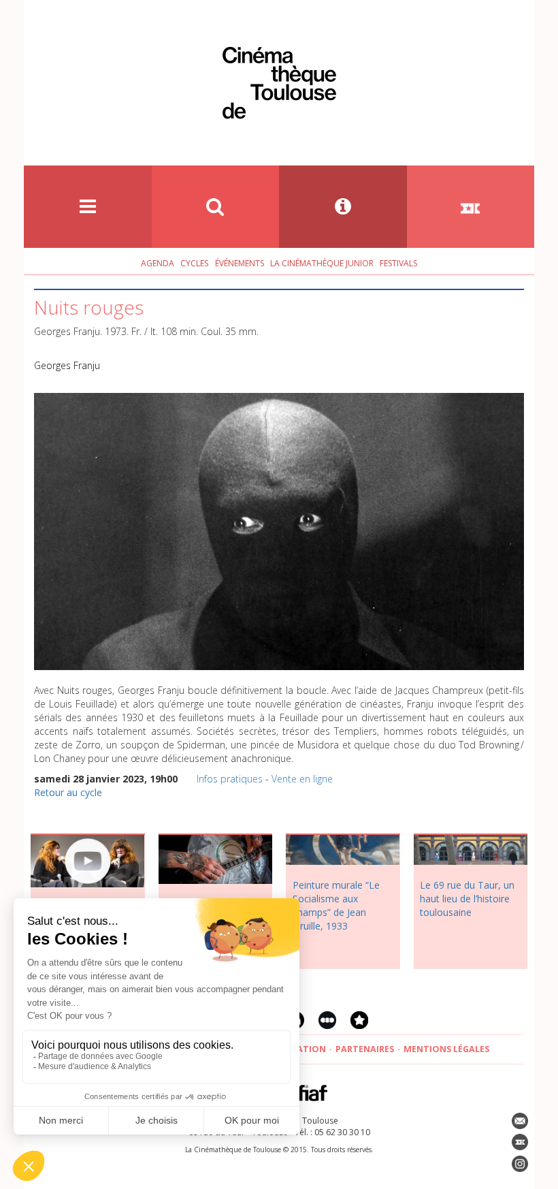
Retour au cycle (68, 792)
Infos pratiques (230, 778)
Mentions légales (446, 1049)
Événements (239, 263)
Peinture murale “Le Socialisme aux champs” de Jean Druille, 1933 (336, 905)
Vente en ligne (302, 778)
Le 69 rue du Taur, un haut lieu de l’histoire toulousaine (467, 898)
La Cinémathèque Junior (322, 263)
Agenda (157, 263)
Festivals (398, 263)
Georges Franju (67, 365)
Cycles (194, 263)
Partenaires (364, 1049)
